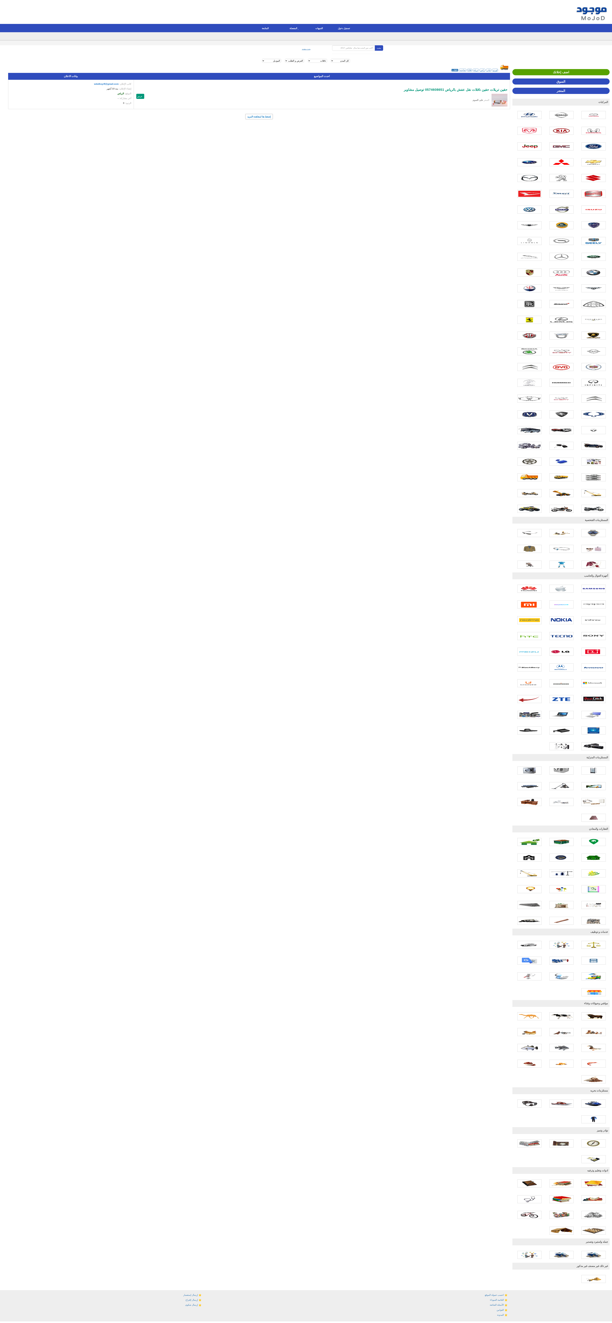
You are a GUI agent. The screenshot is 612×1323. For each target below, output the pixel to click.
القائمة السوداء (497, 1300)
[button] (344, 28)
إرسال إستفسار (190, 1295)
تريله (476, 70)
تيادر (489, 70)
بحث (379, 48)
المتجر (561, 91)
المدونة (500, 1315)
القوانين (500, 1310)
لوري (495, 70)
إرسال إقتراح (192, 1300)
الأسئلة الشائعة (497, 1305)
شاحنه (463, 70)
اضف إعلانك (561, 72)
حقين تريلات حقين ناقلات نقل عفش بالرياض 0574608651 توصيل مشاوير (455, 90)
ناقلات (455, 70)
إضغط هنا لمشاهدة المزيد (259, 116)
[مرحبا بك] (592, 12)
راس (482, 70)
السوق (561, 81)
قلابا (469, 70)
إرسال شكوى (191, 1305)
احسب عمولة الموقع (494, 1295)
